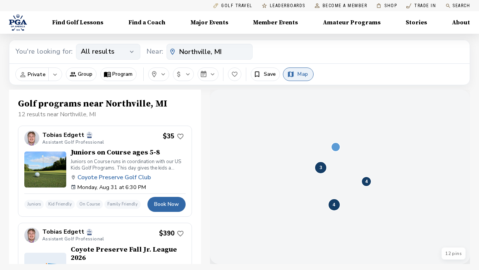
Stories (416, 22)
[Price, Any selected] (183, 74)
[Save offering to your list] (180, 136)
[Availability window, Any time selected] (208, 74)
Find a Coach (146, 22)
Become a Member (345, 5)
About (461, 22)
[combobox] (210, 52)
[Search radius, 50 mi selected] (158, 74)
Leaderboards (287, 5)
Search (461, 5)
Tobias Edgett (63, 135)
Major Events (209, 22)
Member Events (275, 22)
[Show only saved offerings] (234, 74)
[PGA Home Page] (18, 22)
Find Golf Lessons (77, 22)
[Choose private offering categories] (55, 74)
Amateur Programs (352, 22)
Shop (386, 5)
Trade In (421, 5)
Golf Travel (237, 5)
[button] (81, 74)
